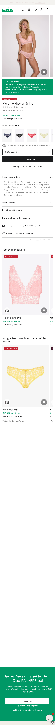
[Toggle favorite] (44, 72)
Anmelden (10, 84)
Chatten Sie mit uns (14, 210)
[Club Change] (35, 10)
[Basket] (47, 10)
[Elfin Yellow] (44, 136)
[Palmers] (7, 9)
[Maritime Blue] (7, 136)
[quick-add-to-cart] (7, 310)
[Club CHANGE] (41, 10)
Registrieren (24, 84)
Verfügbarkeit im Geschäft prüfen (27, 166)
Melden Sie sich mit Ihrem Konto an (27, 710)
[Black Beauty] (19, 136)
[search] (23, 10)
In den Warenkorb (27, 159)
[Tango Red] (32, 136)
